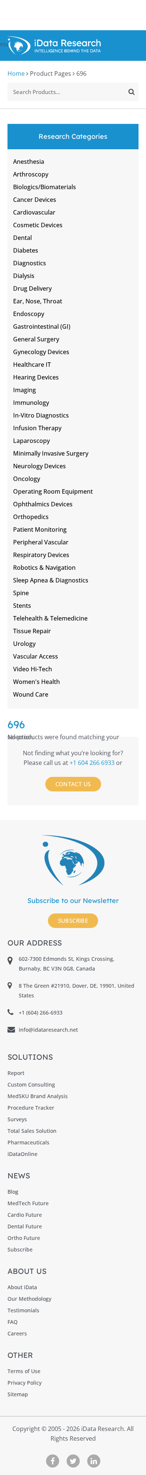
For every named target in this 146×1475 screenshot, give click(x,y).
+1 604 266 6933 (93, 763)
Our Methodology (29, 1298)
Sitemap (17, 1394)
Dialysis (23, 276)
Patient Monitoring (40, 529)
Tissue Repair (32, 631)
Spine (21, 593)
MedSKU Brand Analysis (37, 1096)
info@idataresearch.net (48, 1029)
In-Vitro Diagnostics (41, 415)
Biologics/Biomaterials (44, 187)
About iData (22, 1287)
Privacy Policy (24, 1382)
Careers (17, 1333)
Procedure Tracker (30, 1107)
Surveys (17, 1119)
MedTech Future (28, 1203)
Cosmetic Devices (38, 225)
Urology (24, 644)
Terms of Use (23, 1371)
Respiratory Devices (41, 555)
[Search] (132, 91)
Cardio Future (24, 1214)
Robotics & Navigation (44, 567)
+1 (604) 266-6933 (41, 1012)
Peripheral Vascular (41, 542)
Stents (22, 605)
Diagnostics (29, 263)
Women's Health (36, 682)
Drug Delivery (32, 288)
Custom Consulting (31, 1084)
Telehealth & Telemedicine (50, 618)
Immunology (31, 403)
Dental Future (24, 1226)
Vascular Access (35, 656)
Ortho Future (23, 1237)
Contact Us (73, 784)
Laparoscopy (31, 441)
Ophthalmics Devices (43, 504)
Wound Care (30, 694)
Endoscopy (28, 314)
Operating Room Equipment (53, 491)
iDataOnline (22, 1153)
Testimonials (23, 1310)
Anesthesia (28, 161)
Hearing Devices (36, 377)
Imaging (24, 390)
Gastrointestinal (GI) (41, 326)
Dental (22, 238)
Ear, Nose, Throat (37, 301)
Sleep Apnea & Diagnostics (50, 580)
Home (16, 73)
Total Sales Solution (32, 1130)
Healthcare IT (32, 364)
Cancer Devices (34, 200)
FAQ (12, 1321)
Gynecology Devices (41, 352)
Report (15, 1072)
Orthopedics (31, 517)
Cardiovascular (34, 212)
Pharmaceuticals (28, 1142)
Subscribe (73, 920)
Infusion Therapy (37, 428)
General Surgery (36, 339)
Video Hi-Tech (32, 669)
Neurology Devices (39, 466)
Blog (12, 1191)
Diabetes (25, 250)
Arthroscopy (30, 174)
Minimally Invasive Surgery (50, 453)
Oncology (26, 479)
